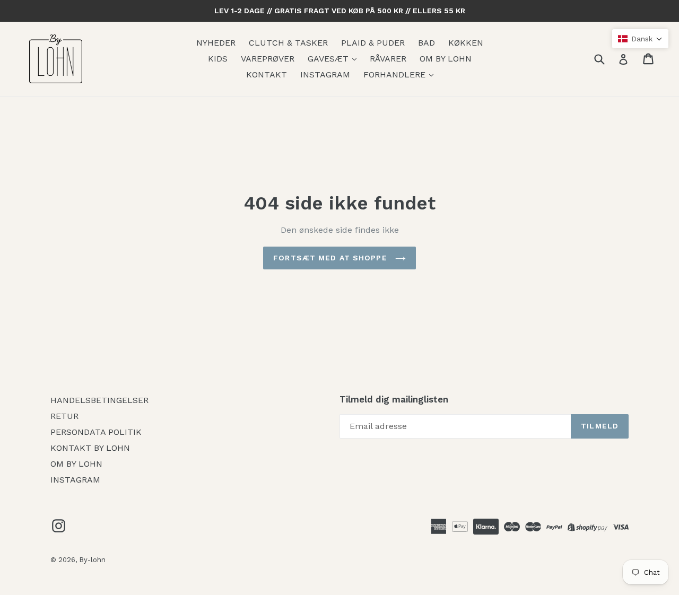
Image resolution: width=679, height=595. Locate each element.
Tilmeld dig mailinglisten (394, 399)
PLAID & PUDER (373, 43)
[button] (640, 39)
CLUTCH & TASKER (288, 43)
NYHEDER (216, 43)
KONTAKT (266, 74)
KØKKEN (465, 43)
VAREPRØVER (267, 59)
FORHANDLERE (395, 74)
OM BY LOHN (446, 59)
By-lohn (92, 560)
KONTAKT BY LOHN (90, 448)
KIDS (218, 59)
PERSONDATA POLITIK (96, 432)
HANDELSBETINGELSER (99, 400)
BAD (426, 43)
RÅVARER (388, 59)
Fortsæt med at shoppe (331, 257)
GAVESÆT (329, 59)
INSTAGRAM (325, 74)
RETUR (64, 416)
